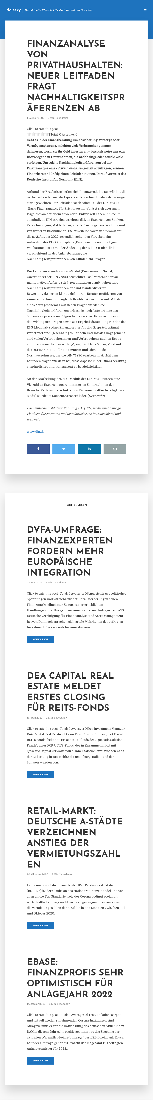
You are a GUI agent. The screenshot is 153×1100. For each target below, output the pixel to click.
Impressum (110, 10)
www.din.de (35, 431)
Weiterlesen (40, 640)
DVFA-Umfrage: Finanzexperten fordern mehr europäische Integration (70, 552)
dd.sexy (14, 10)
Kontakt (93, 10)
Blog (79, 10)
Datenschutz (131, 10)
